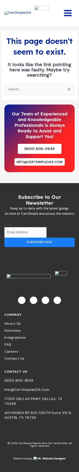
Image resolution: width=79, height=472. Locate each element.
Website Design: (39, 458)
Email (8, 224)
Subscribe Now (39, 242)
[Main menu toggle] (68, 13)
